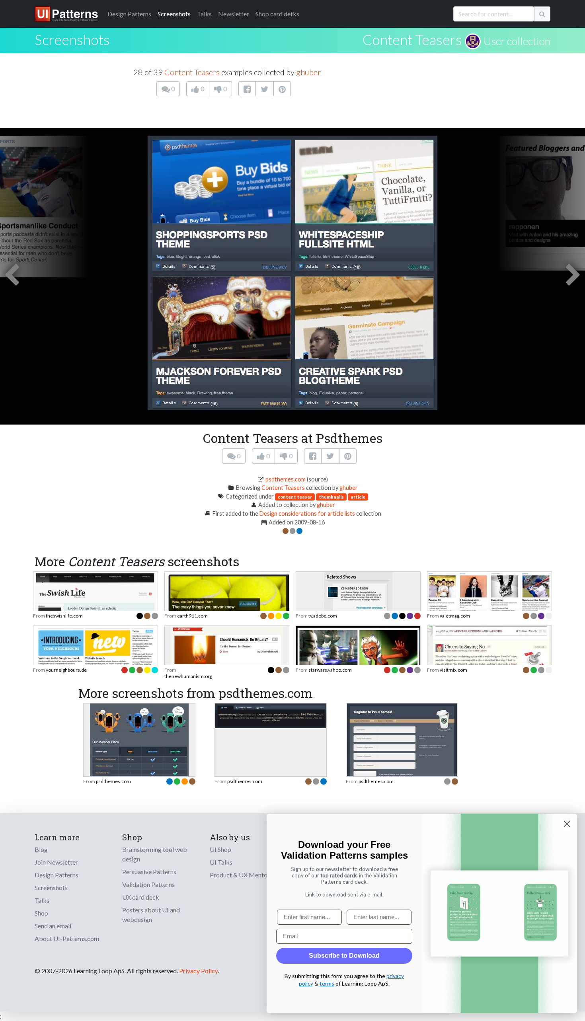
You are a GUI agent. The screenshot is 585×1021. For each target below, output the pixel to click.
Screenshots (174, 14)
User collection (517, 41)
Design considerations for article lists (307, 513)
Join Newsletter (56, 862)
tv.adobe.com (322, 616)
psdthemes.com (285, 479)
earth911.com (192, 616)
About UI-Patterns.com (67, 938)
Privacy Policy (198, 970)
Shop (41, 913)
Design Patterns (56, 875)
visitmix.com (453, 670)
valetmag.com (455, 616)
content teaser (295, 496)
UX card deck (140, 897)
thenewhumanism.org (188, 676)
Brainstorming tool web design (154, 854)
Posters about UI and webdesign (151, 914)
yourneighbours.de (66, 670)
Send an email (53, 925)
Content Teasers (412, 39)
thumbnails (331, 496)
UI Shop (220, 849)
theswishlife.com (64, 616)
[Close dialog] (567, 824)
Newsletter (233, 14)
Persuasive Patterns (149, 871)
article (358, 496)
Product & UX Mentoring (244, 875)
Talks (204, 14)
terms (327, 983)
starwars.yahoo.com (330, 670)
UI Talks (221, 862)
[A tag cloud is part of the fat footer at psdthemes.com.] (270, 715)
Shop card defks (277, 14)
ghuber (308, 72)
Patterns (129, 14)
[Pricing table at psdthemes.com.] (139, 762)
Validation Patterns (148, 884)
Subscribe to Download (344, 955)
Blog (41, 849)
